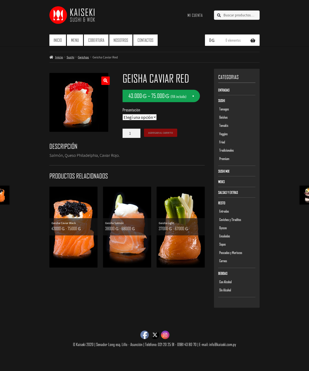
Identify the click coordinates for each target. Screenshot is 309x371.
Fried (222, 142)
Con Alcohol (225, 281)
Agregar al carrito (160, 132)
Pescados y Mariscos (230, 252)
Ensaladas (224, 236)
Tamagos (224, 109)
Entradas (224, 90)
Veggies (223, 133)
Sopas (222, 244)
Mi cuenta (195, 15)
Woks (221, 181)
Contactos (145, 40)
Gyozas (223, 227)
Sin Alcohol (225, 290)
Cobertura (96, 40)
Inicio (58, 40)
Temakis (223, 125)
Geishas (83, 57)
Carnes (223, 260)
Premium (224, 158)
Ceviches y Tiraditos (230, 219)
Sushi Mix (224, 171)
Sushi (70, 57)
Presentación (131, 109)
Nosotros (121, 40)
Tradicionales (226, 150)
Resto (221, 203)
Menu (75, 40)
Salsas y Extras (228, 192)
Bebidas (222, 273)
